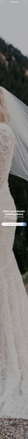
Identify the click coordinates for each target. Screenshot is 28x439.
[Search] (26, 2)
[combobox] (14, 224)
